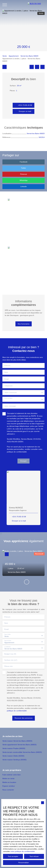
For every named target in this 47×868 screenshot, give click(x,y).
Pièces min (8, 666)
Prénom (7, 365)
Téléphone (8, 386)
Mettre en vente (8, 778)
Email (6, 379)
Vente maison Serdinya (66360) (14, 760)
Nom (6, 372)
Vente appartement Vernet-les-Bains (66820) (19, 745)
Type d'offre (7, 634)
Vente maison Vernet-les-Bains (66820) (17, 741)
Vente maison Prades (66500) (13, 748)
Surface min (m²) (10, 660)
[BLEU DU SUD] (36, 4)
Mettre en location (9, 782)
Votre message (10, 406)
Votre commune (11, 392)
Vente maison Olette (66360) (13, 756)
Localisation (7, 646)
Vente (4, 56)
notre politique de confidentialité (22, 851)
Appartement (14, 56)
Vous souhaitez (8, 398)
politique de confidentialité (17, 452)
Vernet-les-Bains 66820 (29, 56)
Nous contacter (8, 790)
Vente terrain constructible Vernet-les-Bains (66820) (22, 752)
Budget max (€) (10, 654)
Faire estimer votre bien (11, 775)
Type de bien (7, 640)
